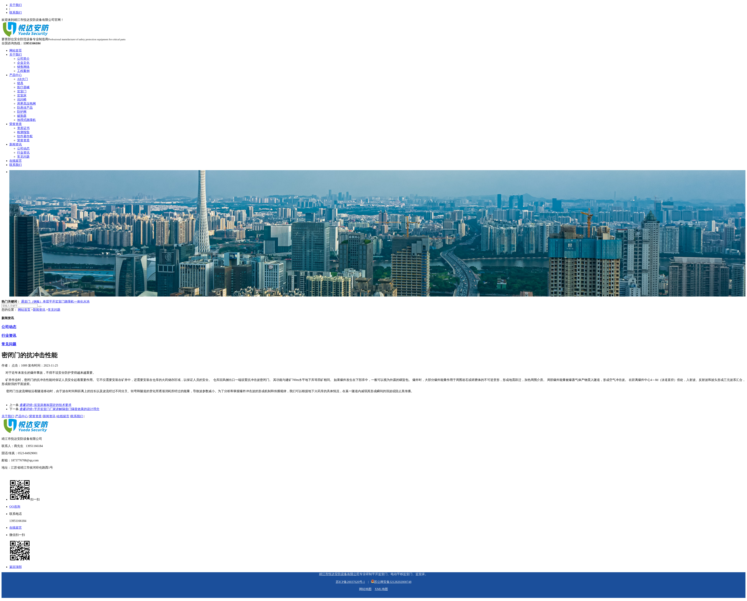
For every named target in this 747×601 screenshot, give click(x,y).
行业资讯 (23, 152)
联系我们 (15, 12)
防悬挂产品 (25, 107)
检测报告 (23, 132)
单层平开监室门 (54, 301)
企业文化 (23, 62)
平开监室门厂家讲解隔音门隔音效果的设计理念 (59, 409)
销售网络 (23, 66)
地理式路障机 (26, 120)
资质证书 (23, 128)
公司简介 (23, 58)
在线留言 (15, 160)
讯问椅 (21, 99)
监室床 (21, 95)
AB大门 (22, 79)
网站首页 (15, 50)
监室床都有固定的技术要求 (45, 405)
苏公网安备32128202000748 (392, 582)
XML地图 (381, 589)
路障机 (69, 301)
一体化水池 (81, 301)
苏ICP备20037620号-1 (350, 582)
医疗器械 (23, 87)
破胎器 (21, 115)
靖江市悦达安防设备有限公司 (339, 574)
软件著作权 (25, 136)
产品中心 (15, 75)
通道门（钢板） (32, 301)
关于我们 (15, 5)
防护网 (21, 111)
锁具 (20, 83)
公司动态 (23, 148)
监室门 (21, 91)
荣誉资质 (15, 124)
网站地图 (365, 589)
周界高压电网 (26, 103)
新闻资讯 (15, 144)
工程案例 (23, 71)
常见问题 (23, 156)
